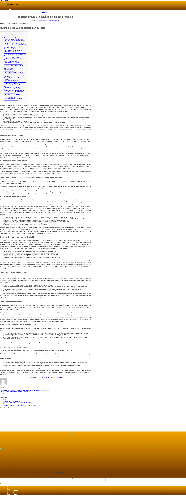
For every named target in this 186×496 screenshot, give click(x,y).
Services (15, 486)
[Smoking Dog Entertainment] (11, 3)
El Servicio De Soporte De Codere (11, 83)
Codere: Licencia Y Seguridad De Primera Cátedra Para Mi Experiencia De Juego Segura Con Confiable (14, 75)
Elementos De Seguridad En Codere (12, 47)
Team (14, 488)
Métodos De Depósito (9, 71)
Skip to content (4, 0)
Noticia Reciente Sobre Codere (11, 61)
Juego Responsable (8, 68)
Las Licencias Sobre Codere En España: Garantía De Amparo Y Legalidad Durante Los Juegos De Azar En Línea (15, 54)
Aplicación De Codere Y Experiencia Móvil (13, 39)
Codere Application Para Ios (10, 48)
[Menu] (8, 7)
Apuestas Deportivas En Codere (11, 37)
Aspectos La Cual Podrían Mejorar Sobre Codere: (15, 82)
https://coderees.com (85, 229)
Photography (16, 490)
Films (14, 492)
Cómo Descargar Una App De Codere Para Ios (14, 72)
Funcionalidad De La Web (9, 97)
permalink (59, 377)
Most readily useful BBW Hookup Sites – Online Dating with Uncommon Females (21, 405)
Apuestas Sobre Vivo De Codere (11, 57)
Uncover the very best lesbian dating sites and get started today (17, 402)
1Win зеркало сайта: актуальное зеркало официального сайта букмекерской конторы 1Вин (24, 390)
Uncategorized (45, 12)
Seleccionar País (8, 69)
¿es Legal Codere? (8, 95)
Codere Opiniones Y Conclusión (11, 80)
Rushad (57, 20)
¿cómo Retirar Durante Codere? (11, 62)
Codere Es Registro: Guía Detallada (12, 94)
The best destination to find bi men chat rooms (13, 404)
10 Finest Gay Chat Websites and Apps (11, 401)
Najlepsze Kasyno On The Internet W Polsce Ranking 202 (14, 391)
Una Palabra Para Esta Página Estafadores (14, 43)
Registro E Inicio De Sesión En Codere (12, 87)
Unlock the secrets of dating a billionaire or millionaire (15, 399)
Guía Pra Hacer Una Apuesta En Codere (13, 64)
